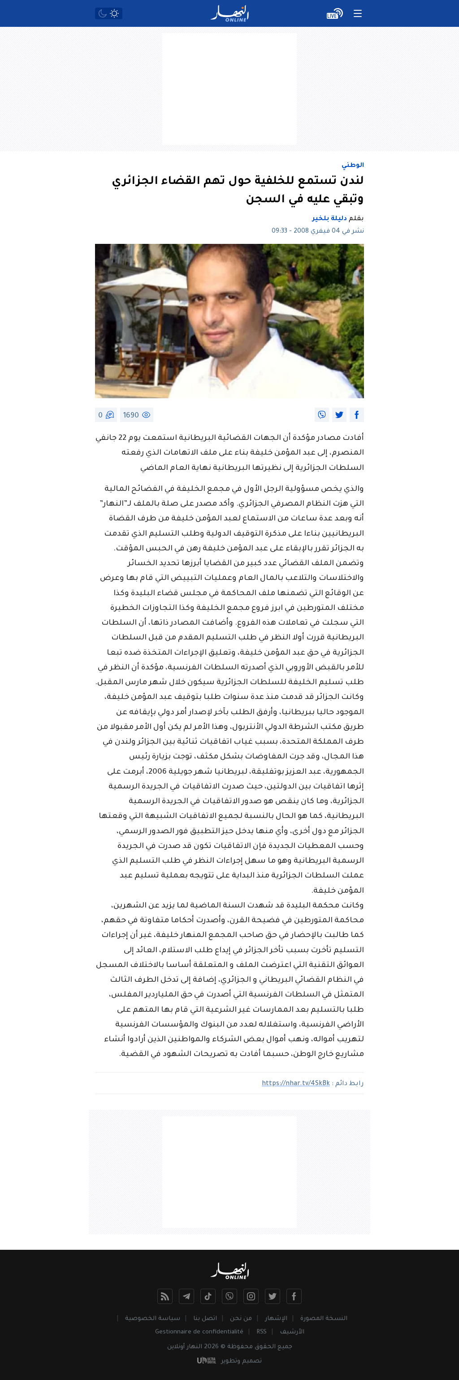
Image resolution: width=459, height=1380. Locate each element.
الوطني (353, 166)
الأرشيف (292, 1332)
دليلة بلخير (329, 219)
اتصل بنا (205, 1319)
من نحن (241, 1319)
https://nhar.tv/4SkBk (296, 1084)
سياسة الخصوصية (152, 1319)
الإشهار (276, 1319)
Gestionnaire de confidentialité (199, 1332)
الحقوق (265, 1347)
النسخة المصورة (323, 1319)
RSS (261, 1332)
